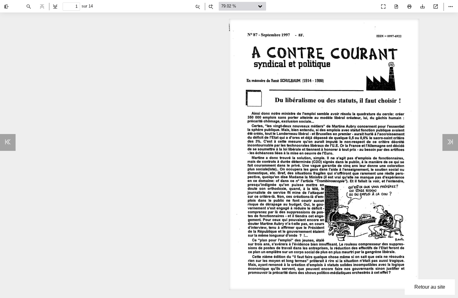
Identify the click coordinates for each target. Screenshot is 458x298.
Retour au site (429, 287)
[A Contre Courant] (369, 5)
